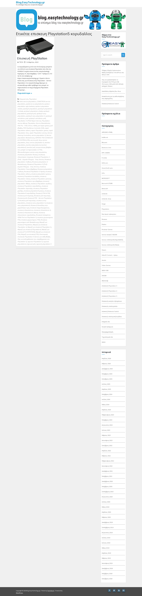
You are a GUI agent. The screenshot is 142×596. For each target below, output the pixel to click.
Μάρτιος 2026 (106, 364)
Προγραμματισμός (107, 332)
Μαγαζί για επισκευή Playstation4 (29, 229)
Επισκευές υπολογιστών (110, 306)
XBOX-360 (105, 270)
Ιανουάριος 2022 (107, 466)
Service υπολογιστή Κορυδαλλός (112, 240)
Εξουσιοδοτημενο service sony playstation (31, 152)
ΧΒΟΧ (103, 342)
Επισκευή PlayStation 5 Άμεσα (34, 171)
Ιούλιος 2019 (106, 538)
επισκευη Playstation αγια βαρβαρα (29, 181)
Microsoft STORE (107, 183)
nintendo (105, 194)
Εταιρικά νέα (23, 99)
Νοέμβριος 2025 (107, 374)
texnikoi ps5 (31, 147)
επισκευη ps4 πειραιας (25, 196)
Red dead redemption (109, 214)
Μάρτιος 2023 (106, 435)
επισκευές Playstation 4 (109, 291)
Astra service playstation (27, 101)
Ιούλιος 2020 (106, 502)
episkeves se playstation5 (34, 104)
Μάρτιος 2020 (106, 517)
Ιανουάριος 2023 (107, 440)
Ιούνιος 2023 (106, 430)
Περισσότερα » (24, 93)
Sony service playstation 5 (35, 142)
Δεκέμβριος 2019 (107, 522)
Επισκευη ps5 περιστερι (27, 200)
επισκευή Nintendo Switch (110, 311)
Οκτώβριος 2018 (107, 579)
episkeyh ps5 (31, 113)
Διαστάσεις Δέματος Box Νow (111, 91)
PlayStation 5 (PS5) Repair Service (29, 121)
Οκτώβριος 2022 (107, 445)
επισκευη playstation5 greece (34, 191)
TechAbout (50, 590)
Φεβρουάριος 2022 (108, 461)
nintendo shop (106, 199)
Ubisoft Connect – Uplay (109, 255)
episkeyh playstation (30, 109)
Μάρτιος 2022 (106, 456)
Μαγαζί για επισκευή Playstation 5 (39, 227)
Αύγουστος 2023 (107, 425)
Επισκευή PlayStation (32, 58)
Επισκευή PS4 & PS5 (43, 193)
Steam (104, 250)
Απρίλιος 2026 (106, 358)
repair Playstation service (38, 133)
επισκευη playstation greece (40, 174)
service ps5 (34, 140)
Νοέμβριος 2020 (107, 486)
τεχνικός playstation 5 (43, 244)
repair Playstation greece (39, 130)
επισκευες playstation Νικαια (27, 155)
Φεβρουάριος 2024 (108, 415)
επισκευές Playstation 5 (109, 296)
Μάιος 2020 (105, 507)
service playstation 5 (38, 135)
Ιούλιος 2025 (106, 384)
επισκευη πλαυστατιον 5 (42, 210)
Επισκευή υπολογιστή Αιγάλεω (112, 316)
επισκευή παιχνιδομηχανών (39, 208)
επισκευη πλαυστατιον (25, 210)
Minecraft (105, 188)
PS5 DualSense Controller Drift (33, 128)
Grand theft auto (107, 168)
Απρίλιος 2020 (106, 512)
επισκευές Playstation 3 (109, 286)
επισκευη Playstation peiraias (41, 179)
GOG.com (105, 163)
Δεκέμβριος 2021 (107, 471)
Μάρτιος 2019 (106, 558)
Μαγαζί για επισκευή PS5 (29, 234)
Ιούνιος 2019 (106, 543)
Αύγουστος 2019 (107, 532)
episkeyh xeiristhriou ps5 (37, 118)
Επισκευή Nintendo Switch (110, 104)
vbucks (104, 260)
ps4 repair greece (43, 126)
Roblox (104, 224)
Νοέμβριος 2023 (107, 420)
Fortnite (104, 158)
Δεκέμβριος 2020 (107, 481)
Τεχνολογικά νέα (107, 337)
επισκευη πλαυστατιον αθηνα (27, 213)
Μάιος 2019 (105, 548)
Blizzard (104, 142)
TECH (21, 62)
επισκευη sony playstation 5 (35, 203)
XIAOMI (104, 276)
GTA (103, 173)
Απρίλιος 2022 (106, 451)
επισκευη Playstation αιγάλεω (41, 184)
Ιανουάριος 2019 (107, 563)
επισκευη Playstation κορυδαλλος (29, 186)
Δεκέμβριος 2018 (107, 568)
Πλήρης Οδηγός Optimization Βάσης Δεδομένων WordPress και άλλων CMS (113, 73)
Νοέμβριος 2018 (107, 573)
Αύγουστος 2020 (107, 497)
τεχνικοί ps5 (31, 244)
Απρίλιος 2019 (106, 553)
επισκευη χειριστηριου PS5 (30, 220)
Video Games (106, 265)
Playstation (33, 99)
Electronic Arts (106, 147)
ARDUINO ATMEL (107, 132)
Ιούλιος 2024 (106, 399)
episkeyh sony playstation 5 (35, 116)
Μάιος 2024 (105, 404)
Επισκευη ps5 (22, 198)
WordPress (19, 593)
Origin (104, 204)
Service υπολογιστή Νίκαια (110, 245)
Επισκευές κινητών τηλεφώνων (112, 301)
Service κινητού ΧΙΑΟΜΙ (109, 235)
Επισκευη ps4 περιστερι (42, 196)
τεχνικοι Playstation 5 (34, 241)
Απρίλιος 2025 (106, 389)
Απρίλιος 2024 (106, 410)
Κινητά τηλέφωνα (107, 327)
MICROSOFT (106, 178)
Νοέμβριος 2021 (107, 476)
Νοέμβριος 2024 (107, 394)
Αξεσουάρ (105, 281)
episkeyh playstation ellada (33, 111)
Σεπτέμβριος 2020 (107, 492)
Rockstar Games (107, 229)
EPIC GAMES (106, 153)
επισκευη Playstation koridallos (28, 176)
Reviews (104, 219)
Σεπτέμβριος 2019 (107, 527)
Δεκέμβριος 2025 (107, 369)
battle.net (105, 137)
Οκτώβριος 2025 (107, 379)
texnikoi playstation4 (33, 145)
